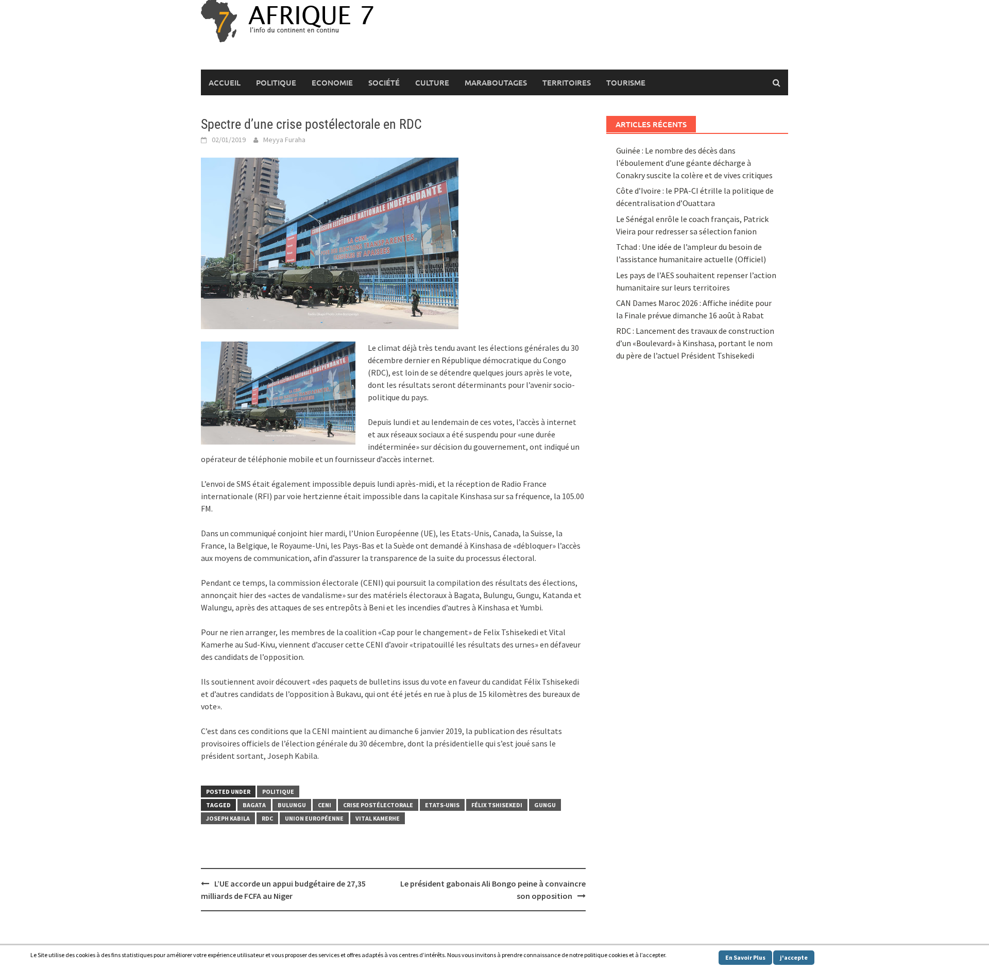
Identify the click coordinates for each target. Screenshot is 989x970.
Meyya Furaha (284, 139)
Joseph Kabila (228, 818)
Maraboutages (496, 82)
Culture (432, 82)
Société (384, 82)
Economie (332, 82)
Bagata (254, 805)
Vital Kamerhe (377, 818)
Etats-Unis (442, 805)
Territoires (566, 82)
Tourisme (625, 82)
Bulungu (292, 805)
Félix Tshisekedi (496, 805)
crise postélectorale (378, 805)
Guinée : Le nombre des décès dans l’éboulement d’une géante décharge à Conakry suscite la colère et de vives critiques (694, 162)
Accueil (225, 82)
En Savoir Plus (745, 957)
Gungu (545, 805)
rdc (267, 818)
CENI (324, 805)
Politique (276, 82)
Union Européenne (314, 818)
